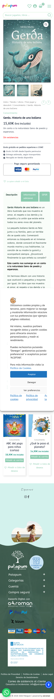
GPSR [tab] (44, 195)
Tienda (13, 102)
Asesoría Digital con (19, 599)
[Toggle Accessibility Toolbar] (49, 685)
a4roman (46, 696)
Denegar (32, 382)
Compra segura (19, 592)
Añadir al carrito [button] (14, 460)
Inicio (5, 102)
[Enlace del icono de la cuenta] (35, 6)
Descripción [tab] (11, 195)
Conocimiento (19, 105)
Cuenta (13, 586)
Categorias (16, 580)
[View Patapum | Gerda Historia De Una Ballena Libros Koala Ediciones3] (36, 90)
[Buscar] (49, 15)
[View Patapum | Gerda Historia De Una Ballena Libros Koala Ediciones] (9, 90)
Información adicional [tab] (29, 197)
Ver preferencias (31, 390)
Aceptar (32, 374)
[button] (46, 24)
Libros (20, 102)
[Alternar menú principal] (49, 6)
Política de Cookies (20, 368)
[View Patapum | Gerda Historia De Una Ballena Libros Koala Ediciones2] (23, 90)
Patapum (14, 574)
